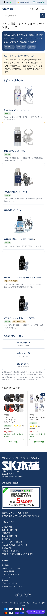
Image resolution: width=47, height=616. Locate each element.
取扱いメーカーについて (11, 568)
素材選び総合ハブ (23, 344)
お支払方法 (6, 533)
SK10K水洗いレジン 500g (14, 151)
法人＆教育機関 (8, 571)
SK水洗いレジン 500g (13, 110)
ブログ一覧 (6, 577)
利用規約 (5, 580)
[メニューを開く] (42, 8)
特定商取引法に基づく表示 (12, 586)
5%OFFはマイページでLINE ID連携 (15, 513)
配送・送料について (9, 530)
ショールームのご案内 (10, 574)
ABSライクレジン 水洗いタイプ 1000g (19, 318)
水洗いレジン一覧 (23, 354)
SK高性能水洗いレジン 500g (15, 192)
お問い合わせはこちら (10, 471)
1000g (26, 110)
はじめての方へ (8, 527)
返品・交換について (9, 536)
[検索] (42, 15)
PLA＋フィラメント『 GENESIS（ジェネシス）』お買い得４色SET (13, 420)
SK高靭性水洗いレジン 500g (15, 239)
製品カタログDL (8, 474)
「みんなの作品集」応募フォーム (14, 545)
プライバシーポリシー (10, 583)
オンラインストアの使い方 (12, 542)
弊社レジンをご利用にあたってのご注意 (17, 554)
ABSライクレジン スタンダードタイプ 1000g (22, 277)
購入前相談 (6, 539)
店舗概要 (5, 565)
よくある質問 (7, 548)
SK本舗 (6, 415)
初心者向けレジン (23, 365)
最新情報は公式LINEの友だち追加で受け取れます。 (21, 516)
